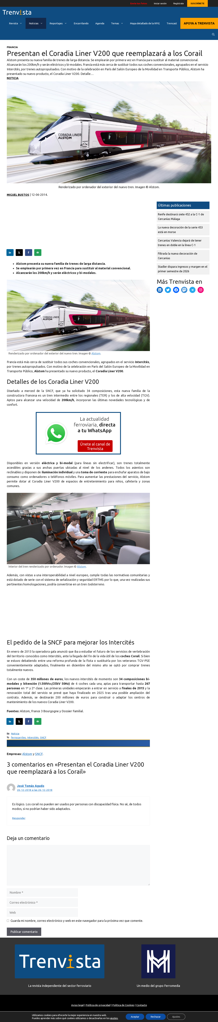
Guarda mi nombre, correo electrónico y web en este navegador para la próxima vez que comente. (77, 920)
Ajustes (176, 1016)
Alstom (95, 353)
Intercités (33, 737)
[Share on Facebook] (28, 252)
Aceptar (135, 1016)
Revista (13, 23)
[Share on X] (19, 252)
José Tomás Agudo (30, 785)
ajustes (114, 1018)
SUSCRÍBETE (197, 3)
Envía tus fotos (138, 3)
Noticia (13, 78)
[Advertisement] (78, 225)
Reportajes (56, 23)
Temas (115, 23)
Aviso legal (77, 1005)
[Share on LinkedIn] (10, 252)
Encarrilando (81, 23)
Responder (18, 818)
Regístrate (178, 3)
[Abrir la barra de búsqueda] (213, 34)
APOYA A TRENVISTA (199, 23)
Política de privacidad (98, 1005)
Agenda (99, 23)
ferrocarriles (18, 737)
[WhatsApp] (78, 453)
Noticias (33, 23)
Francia (12, 47)
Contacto (141, 1005)
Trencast (172, 23)
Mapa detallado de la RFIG (145, 23)
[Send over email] (38, 252)
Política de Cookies (123, 1005)
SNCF (43, 737)
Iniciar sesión (160, 3)
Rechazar (156, 1016)
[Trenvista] (17, 12)
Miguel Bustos (18, 194)
